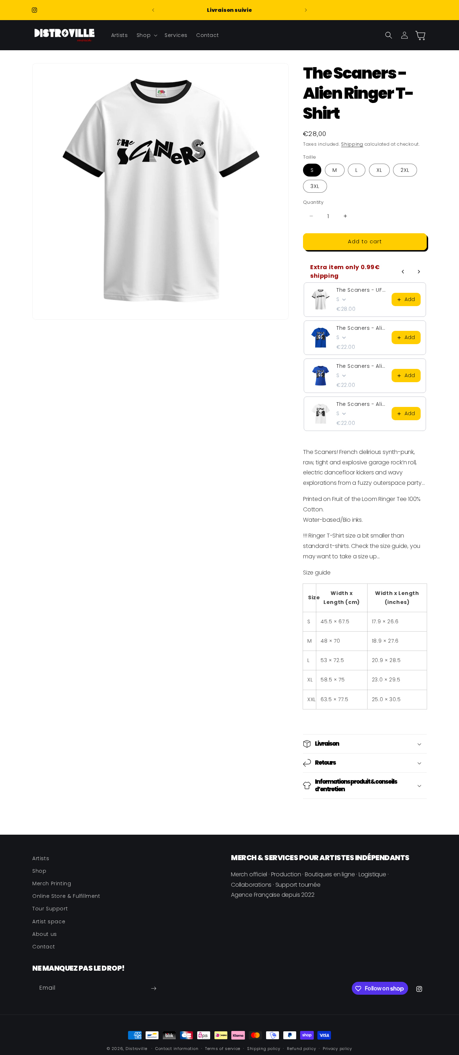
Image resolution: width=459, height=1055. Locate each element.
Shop (39, 871)
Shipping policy (263, 1048)
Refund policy (301, 1048)
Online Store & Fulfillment (66, 896)
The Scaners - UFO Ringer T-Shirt (361, 290)
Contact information (176, 1048)
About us (44, 934)
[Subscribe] (153, 988)
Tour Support (50, 909)
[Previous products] (403, 272)
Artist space (48, 921)
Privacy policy (337, 1048)
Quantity (313, 202)
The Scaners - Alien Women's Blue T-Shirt (361, 366)
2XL (405, 170)
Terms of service (222, 1048)
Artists (40, 858)
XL (379, 170)
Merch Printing (51, 883)
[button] (146, 35)
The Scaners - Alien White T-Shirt (361, 404)
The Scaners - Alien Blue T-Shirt (361, 328)
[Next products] (419, 272)
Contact (43, 946)
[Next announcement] (306, 10)
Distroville (136, 1048)
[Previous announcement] (153, 10)
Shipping (352, 144)
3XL (315, 186)
